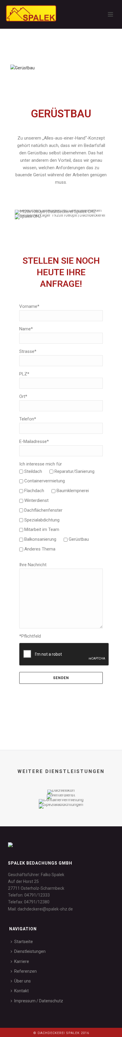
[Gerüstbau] (22, 67)
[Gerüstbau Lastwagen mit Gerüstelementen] (61, 212)
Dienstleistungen (30, 951)
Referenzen (25, 971)
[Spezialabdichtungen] (61, 825)
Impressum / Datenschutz (38, 1000)
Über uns (22, 981)
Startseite (23, 941)
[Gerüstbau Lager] (61, 217)
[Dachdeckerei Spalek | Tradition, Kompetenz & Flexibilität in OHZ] (25, 13)
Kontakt (21, 990)
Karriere (21, 961)
